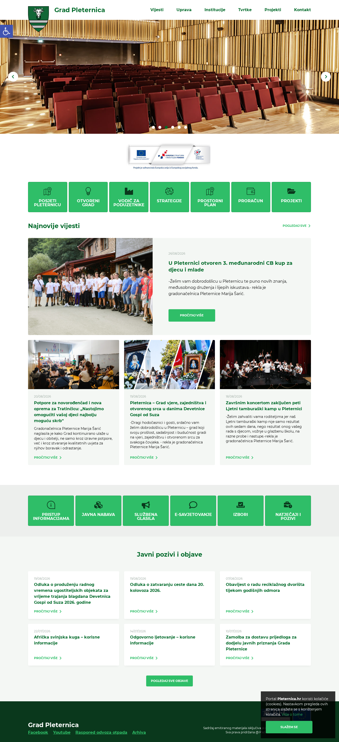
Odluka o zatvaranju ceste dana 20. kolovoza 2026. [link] (167, 587)
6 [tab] (185, 127)
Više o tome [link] (292, 714)
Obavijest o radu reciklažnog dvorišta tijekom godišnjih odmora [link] (265, 587)
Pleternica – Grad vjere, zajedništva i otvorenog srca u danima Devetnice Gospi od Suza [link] (168, 409)
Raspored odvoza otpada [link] (101, 732)
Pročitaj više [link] (191, 315)
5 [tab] (179, 127)
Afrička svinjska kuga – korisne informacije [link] (67, 640)
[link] (6, 31)
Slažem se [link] (289, 727)
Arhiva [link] (139, 732)
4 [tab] (172, 127)
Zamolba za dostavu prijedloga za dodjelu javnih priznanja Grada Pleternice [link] (261, 643)
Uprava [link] (184, 9)
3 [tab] (166, 127)
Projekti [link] (273, 9)
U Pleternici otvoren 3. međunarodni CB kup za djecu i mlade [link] (230, 266)
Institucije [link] (214, 9)
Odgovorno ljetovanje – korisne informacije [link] (162, 640)
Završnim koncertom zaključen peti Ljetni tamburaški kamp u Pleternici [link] (264, 406)
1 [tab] (153, 127)
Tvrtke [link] (245, 9)
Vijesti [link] (157, 9)
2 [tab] (159, 127)
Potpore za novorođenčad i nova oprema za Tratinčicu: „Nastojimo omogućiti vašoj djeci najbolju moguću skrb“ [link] (69, 412)
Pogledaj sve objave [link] (169, 681)
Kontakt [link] (302, 9)
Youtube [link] (61, 732)
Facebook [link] (38, 732)
